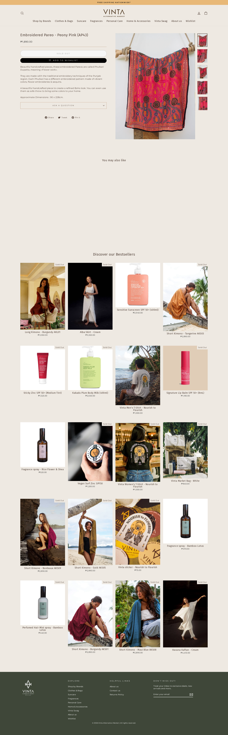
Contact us (115, 691)
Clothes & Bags (64, 21)
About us (176, 21)
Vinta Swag (161, 21)
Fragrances (96, 21)
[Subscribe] (191, 694)
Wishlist (190, 21)
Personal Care (114, 21)
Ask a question (63, 105)
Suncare (81, 21)
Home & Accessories (139, 21)
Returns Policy (117, 695)
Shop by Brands (42, 21)
